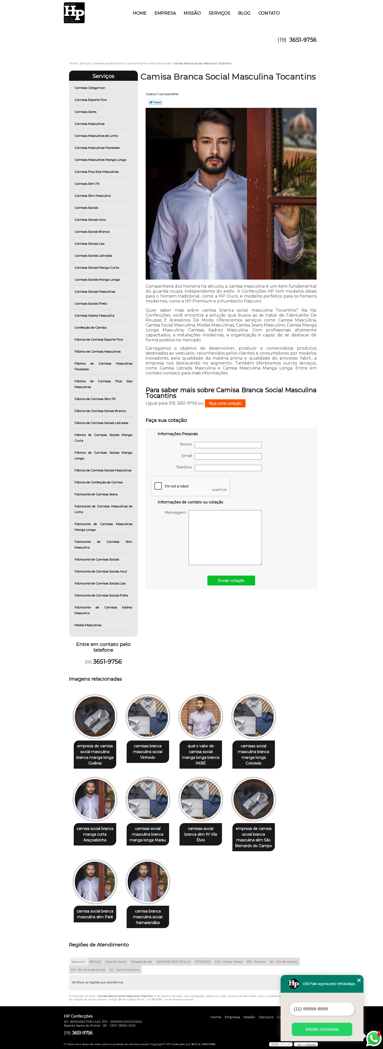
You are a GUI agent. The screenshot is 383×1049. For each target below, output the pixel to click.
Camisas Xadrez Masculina (94, 315)
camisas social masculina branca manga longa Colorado (253, 755)
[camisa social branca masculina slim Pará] (95, 881)
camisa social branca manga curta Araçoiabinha (95, 834)
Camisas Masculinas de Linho (96, 136)
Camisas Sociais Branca (92, 231)
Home (140, 13)
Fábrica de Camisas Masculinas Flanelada (104, 366)
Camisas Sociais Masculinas (95, 291)
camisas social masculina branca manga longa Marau (147, 834)
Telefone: (185, 467)
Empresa (165, 13)
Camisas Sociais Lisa (89, 243)
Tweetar (155, 102)
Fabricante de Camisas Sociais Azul (101, 571)
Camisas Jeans (85, 112)
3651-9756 (303, 39)
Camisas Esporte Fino (91, 100)
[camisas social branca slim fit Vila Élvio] (200, 799)
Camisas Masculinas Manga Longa (100, 160)
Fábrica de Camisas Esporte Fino (99, 339)
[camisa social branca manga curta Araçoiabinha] (95, 799)
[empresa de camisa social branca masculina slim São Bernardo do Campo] (253, 799)
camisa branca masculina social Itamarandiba (147, 917)
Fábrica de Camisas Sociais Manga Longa (104, 455)
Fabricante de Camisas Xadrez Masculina (104, 610)
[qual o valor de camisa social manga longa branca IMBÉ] (200, 716)
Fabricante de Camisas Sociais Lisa (100, 583)
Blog (244, 13)
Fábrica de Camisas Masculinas (98, 351)
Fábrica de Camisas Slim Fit (95, 399)
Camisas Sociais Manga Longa (97, 279)
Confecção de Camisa (91, 327)
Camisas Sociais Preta (91, 303)
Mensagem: (177, 512)
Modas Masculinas (88, 625)
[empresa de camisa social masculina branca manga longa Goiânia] (95, 716)
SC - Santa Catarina (124, 970)
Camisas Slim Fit (87, 184)
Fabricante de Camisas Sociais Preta (101, 595)
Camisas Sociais (86, 207)
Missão (192, 13)
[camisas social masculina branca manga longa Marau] (147, 799)
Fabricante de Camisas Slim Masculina (104, 544)
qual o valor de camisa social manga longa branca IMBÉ (200, 755)
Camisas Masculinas (89, 124)
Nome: (187, 444)
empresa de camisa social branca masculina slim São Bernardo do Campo (253, 837)
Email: (188, 455)
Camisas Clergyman (90, 88)
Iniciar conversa (322, 1029)
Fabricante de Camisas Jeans (96, 494)
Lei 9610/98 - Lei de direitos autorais (170, 999)
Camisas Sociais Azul (90, 219)
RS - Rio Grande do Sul (88, 970)
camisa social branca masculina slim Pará (95, 914)
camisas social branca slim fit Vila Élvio (200, 834)
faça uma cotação (225, 403)
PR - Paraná (256, 962)
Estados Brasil (141, 962)
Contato (269, 13)
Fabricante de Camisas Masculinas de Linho (104, 509)
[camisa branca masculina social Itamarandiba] (147, 881)
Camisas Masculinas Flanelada (97, 148)
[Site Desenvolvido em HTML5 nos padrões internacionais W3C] (281, 1044)
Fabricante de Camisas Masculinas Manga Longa (104, 527)
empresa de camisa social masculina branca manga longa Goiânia (95, 755)
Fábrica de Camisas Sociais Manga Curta (104, 437)
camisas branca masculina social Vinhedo (147, 752)
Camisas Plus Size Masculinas (97, 172)
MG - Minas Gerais (228, 962)
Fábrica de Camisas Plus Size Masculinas (104, 384)
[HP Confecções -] (94, 10)
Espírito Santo (116, 962)
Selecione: (78, 962)
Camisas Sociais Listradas (93, 255)
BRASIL (95, 962)
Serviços (219, 13)
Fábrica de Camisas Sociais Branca (100, 411)
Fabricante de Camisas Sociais (97, 559)
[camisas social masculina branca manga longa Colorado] (253, 716)
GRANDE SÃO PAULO (173, 962)
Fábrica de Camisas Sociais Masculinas (103, 470)
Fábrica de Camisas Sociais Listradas (101, 423)
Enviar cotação (231, 580)
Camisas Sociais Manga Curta (97, 267)
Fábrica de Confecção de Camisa (99, 482)
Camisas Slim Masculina (93, 196)
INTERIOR (203, 962)
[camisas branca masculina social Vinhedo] (147, 716)
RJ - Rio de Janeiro (284, 962)
